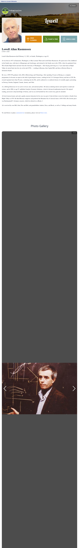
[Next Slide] (74, 388)
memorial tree (20, 113)
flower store (43, 113)
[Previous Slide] (5, 388)
